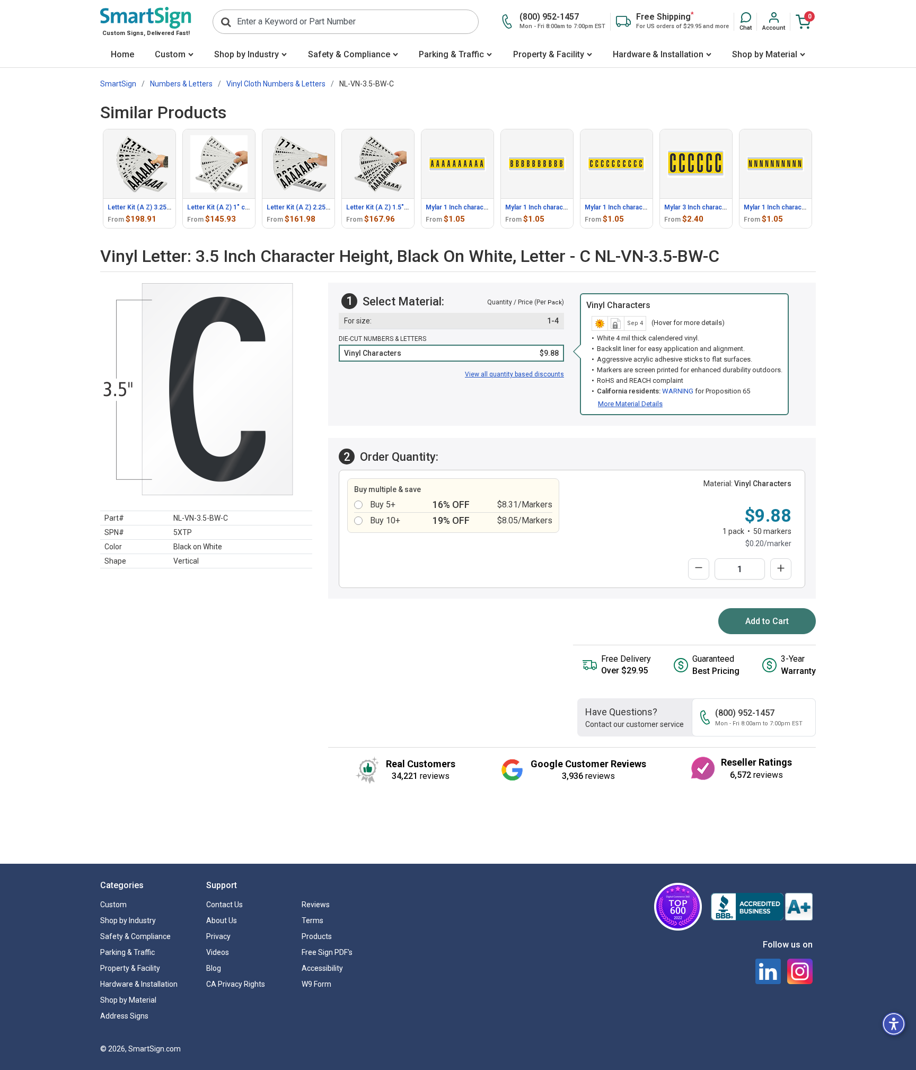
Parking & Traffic (451, 54)
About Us (221, 920)
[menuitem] (122, 55)
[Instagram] (800, 971)
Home (122, 54)
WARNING (677, 391)
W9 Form (316, 984)
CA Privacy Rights (235, 984)
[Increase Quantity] (780, 569)
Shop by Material (764, 54)
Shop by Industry (246, 54)
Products (317, 936)
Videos (217, 952)
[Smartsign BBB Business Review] (762, 906)
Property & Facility (548, 54)
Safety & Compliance (349, 54)
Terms (312, 920)
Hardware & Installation (658, 54)
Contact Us (224, 904)
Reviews (316, 904)
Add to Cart (767, 621)
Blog (213, 968)
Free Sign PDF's (327, 952)
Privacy (218, 936)
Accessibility (322, 968)
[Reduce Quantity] (698, 569)
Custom (170, 54)
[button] (745, 21)
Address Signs (124, 1016)
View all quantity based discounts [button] (514, 374)
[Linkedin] (768, 971)
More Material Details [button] (630, 404)
